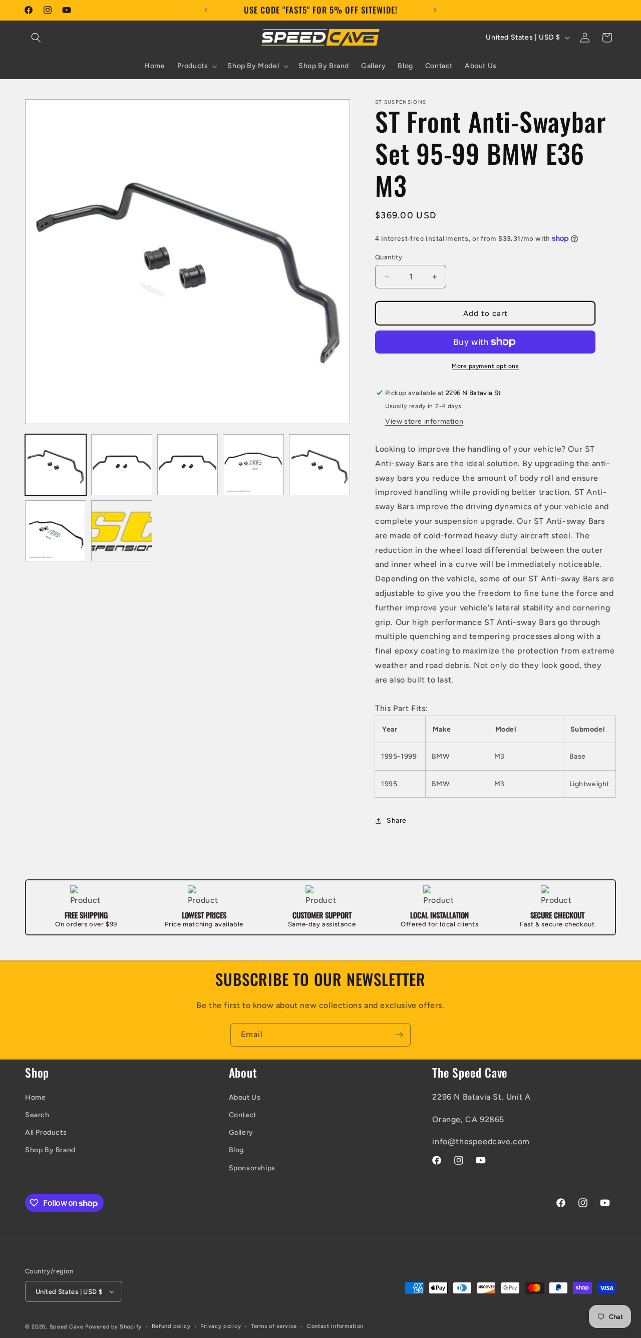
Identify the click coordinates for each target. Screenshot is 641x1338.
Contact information (335, 1326)
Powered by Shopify (113, 1326)
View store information (424, 421)
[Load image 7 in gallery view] (121, 530)
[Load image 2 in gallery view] (121, 464)
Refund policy (171, 1326)
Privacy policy (220, 1326)
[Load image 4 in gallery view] (253, 464)
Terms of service (274, 1326)
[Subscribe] (399, 1035)
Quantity (388, 257)
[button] (36, 38)
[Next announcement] (435, 10)
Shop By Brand (50, 1150)
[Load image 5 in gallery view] (319, 464)
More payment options (485, 366)
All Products (46, 1132)
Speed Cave (67, 1326)
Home (35, 1097)
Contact (242, 1115)
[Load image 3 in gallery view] (187, 464)
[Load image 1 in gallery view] (55, 464)
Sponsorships (252, 1168)
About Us (245, 1097)
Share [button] (397, 820)
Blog (236, 1150)
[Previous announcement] (206, 10)
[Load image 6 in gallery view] (55, 530)
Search (37, 1115)
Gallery (241, 1132)
